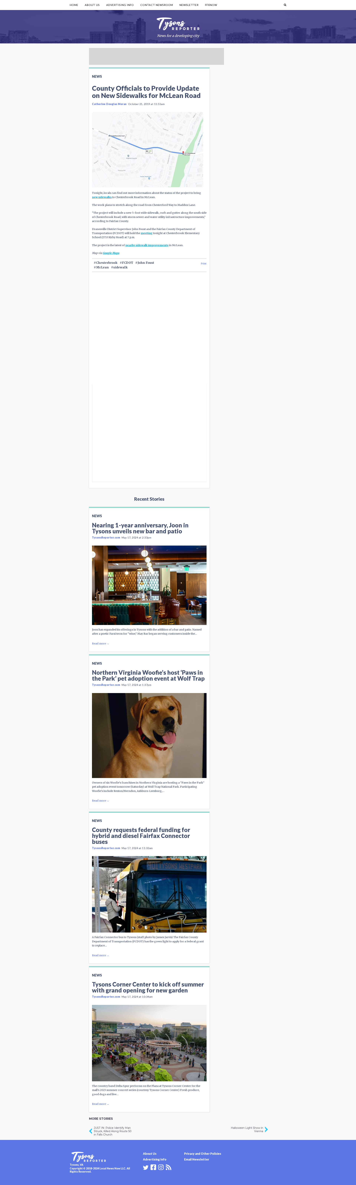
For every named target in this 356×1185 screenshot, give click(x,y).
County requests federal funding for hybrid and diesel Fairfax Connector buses (141, 835)
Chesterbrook (107, 263)
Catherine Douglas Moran (109, 104)
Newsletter (189, 4)
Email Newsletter (196, 1159)
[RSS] (168, 1167)
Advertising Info (120, 4)
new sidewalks (102, 197)
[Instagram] (161, 1167)
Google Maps (111, 253)
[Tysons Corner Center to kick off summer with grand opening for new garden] (149, 1043)
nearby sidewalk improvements (146, 245)
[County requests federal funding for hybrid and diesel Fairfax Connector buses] (149, 894)
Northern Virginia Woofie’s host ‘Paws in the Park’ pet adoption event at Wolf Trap (148, 675)
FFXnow (211, 4)
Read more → (100, 643)
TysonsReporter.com (106, 537)
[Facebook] (153, 1167)
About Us (92, 4)
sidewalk (120, 267)
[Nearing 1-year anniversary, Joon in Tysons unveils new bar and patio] (149, 585)
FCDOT (127, 263)
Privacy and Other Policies (202, 1153)
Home (74, 4)
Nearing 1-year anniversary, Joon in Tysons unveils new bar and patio (140, 528)
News (97, 76)
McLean (102, 267)
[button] (285, 5)
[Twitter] (146, 1167)
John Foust (146, 263)
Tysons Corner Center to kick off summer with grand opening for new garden (148, 987)
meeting (146, 233)
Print (204, 263)
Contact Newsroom (156, 4)
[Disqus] (149, 334)
